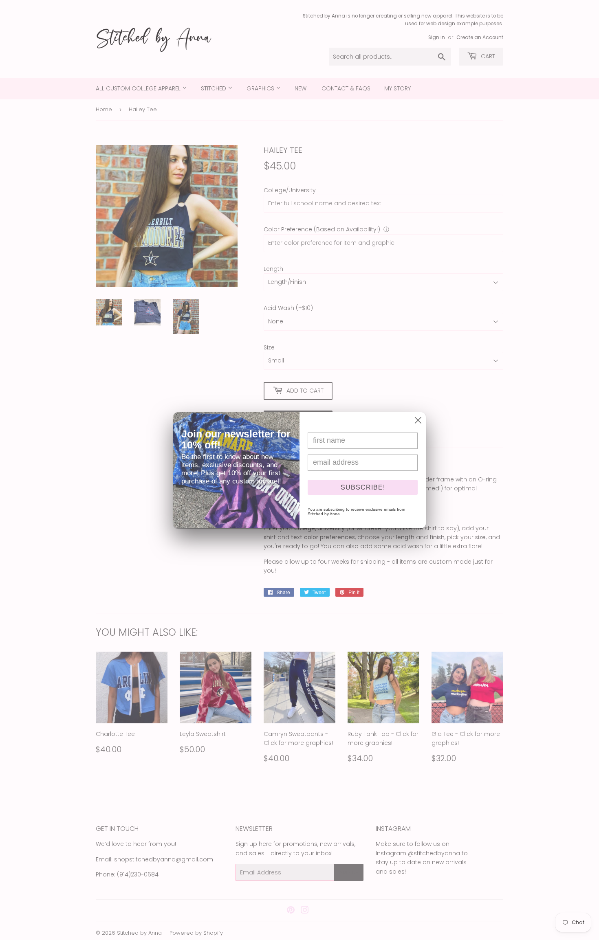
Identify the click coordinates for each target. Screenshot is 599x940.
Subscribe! (363, 487)
